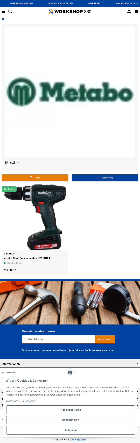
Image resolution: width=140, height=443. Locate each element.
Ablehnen (71, 430)
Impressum (12, 400)
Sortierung (107, 177)
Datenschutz (29, 400)
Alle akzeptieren (71, 409)
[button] (129, 11)
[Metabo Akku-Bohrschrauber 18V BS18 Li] (35, 217)
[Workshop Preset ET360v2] (70, 11)
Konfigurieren (70, 419)
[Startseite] (3, 18)
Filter (37, 177)
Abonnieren (105, 339)
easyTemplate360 (78, 440)
